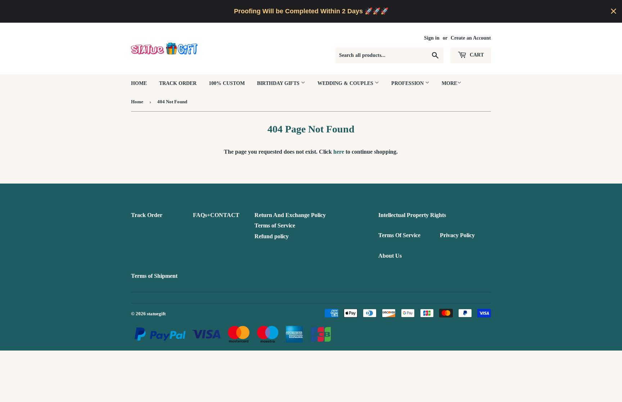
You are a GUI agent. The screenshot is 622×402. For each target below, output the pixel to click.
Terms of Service (274, 225)
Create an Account (471, 38)
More (449, 83)
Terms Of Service (399, 235)
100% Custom (227, 83)
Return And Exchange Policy (290, 215)
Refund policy (271, 236)
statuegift (156, 313)
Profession (408, 83)
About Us (390, 256)
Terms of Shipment (154, 276)
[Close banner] (613, 11)
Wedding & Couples (346, 83)
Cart (476, 55)
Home (139, 83)
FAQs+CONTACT (216, 215)
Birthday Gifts (279, 83)
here (338, 152)
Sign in (432, 38)
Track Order (178, 83)
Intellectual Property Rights (412, 215)
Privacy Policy (457, 235)
